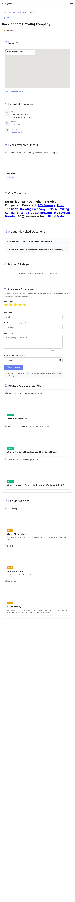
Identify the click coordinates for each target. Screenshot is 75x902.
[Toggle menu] (71, 3)
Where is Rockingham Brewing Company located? (30, 241)
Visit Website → (16, 132)
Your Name (8, 313)
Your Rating (8, 301)
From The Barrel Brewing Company (34, 207)
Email (16, 323)
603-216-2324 (16, 125)
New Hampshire (23, 12)
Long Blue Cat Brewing (36, 212)
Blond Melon (57, 216)
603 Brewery (46, 205)
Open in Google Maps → (14, 91)
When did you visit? (14, 355)
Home (5, 12)
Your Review (8, 333)
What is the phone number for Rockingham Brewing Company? (36, 250)
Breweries (12, 12)
